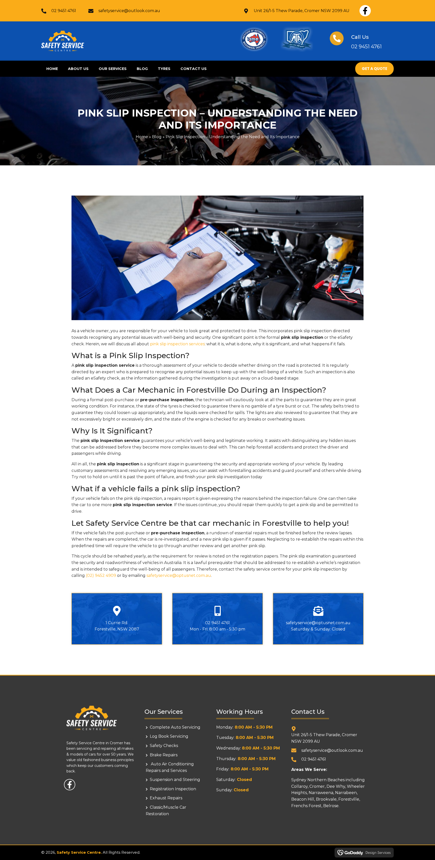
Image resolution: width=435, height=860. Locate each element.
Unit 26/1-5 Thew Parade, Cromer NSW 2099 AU (301, 10)
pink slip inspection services (177, 344)
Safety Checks (164, 745)
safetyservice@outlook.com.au (129, 10)
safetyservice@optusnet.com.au (179, 575)
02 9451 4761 (63, 10)
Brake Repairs (163, 755)
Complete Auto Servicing (175, 727)
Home (142, 136)
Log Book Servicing (169, 736)
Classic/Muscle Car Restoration (166, 810)
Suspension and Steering (175, 779)
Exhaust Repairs (166, 798)
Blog (157, 136)
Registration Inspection (173, 789)
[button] (365, 10)
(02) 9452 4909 (101, 575)
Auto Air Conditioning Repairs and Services (170, 767)
